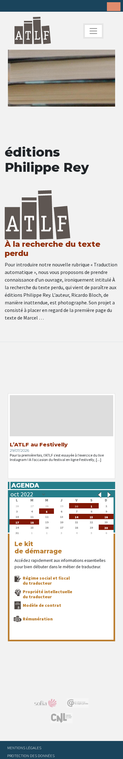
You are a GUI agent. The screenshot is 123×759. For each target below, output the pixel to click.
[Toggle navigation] (93, 31)
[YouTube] (48, 6)
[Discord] (58, 6)
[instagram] (39, 6)
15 (91, 516)
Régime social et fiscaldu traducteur (46, 580)
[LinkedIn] (29, 6)
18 (31, 521)
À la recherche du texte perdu (52, 249)
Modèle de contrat (42, 605)
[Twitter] (19, 6)
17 (17, 521)
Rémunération (38, 619)
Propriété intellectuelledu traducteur (47, 594)
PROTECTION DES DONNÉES (31, 755)
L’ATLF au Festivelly (38, 444)
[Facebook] (9, 6)
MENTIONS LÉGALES (24, 747)
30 (76, 505)
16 (106, 516)
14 (76, 516)
